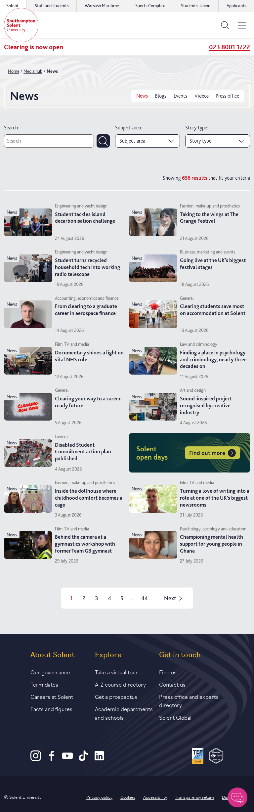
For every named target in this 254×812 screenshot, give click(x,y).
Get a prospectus (116, 696)
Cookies (127, 796)
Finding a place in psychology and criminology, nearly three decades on (213, 359)
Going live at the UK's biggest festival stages (213, 263)
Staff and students (51, 5)
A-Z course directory (120, 684)
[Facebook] (51, 759)
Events (180, 96)
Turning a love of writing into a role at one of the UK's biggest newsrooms (214, 498)
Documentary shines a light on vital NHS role (89, 356)
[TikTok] (83, 759)
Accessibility (155, 796)
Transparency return (194, 796)
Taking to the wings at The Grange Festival (209, 217)
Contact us (172, 684)
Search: (11, 127)
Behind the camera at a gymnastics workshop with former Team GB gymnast (85, 544)
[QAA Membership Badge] (216, 757)
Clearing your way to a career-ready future (89, 402)
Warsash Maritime (102, 5)
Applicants (236, 5)
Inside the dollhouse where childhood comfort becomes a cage (88, 498)
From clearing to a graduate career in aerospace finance (86, 309)
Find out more (207, 452)
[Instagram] (35, 759)
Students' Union (195, 5)
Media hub (32, 71)
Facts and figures (51, 708)
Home (13, 71)
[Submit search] (103, 141)
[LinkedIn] (99, 759)
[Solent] (21, 25)
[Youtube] (67, 759)
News (142, 96)
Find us (168, 672)
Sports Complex (150, 5)
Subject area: (128, 127)
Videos (201, 96)
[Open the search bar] (225, 25)
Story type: (196, 127)
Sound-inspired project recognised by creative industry (206, 405)
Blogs (160, 96)
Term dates (44, 684)
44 (144, 598)
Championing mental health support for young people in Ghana (211, 544)
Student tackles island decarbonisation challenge (85, 217)
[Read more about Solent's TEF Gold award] (198, 757)
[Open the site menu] (242, 25)
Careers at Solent (51, 696)
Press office (227, 96)
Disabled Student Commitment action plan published (83, 452)
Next (170, 598)
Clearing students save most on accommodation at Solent (212, 309)
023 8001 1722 (229, 47)
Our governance (50, 672)
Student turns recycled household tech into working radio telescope (87, 267)
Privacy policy (99, 796)
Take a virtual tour (116, 672)
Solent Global (175, 717)
